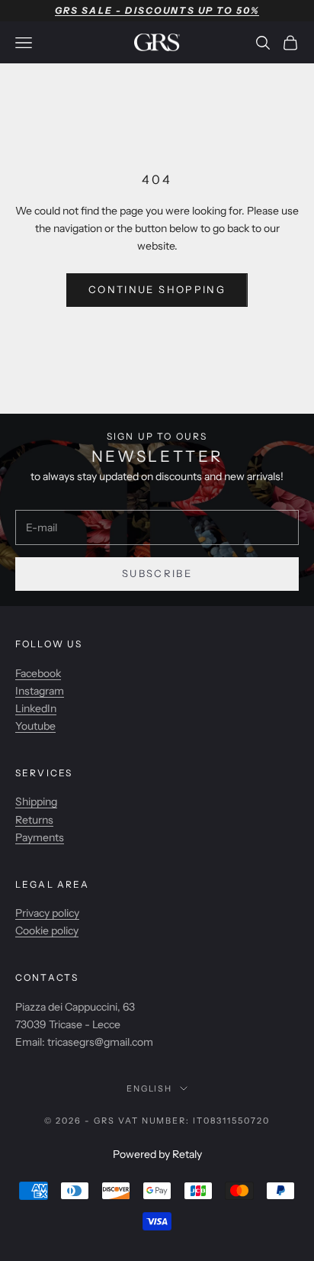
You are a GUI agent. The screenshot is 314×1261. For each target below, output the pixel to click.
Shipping (36, 801)
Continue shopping (157, 289)
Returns (34, 820)
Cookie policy (46, 930)
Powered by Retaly (157, 1154)
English (150, 1088)
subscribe (157, 573)
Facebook (38, 673)
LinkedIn (35, 708)
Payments (39, 837)
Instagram (39, 691)
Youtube (35, 726)
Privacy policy (47, 913)
